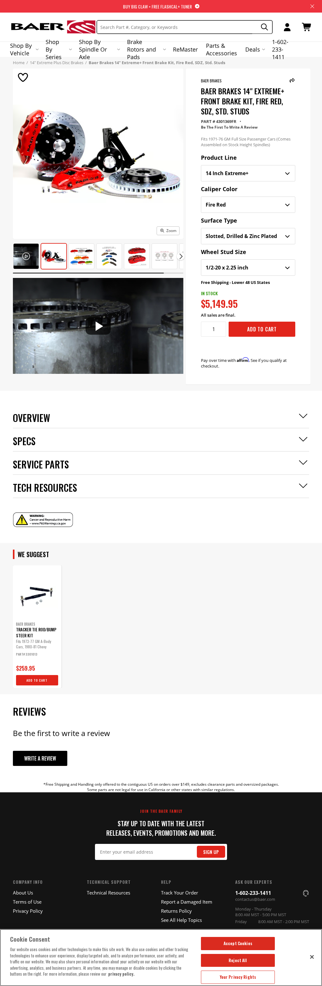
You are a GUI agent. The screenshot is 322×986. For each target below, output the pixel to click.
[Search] (262, 27)
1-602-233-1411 (280, 49)
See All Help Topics (181, 920)
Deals (252, 49)
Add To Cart (262, 329)
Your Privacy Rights (238, 977)
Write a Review (40, 758)
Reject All (238, 960)
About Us (23, 892)
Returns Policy (176, 911)
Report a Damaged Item (186, 902)
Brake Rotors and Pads (141, 49)
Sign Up (211, 852)
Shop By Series (54, 49)
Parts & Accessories (221, 49)
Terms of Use (27, 902)
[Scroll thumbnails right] (181, 256)
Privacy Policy (28, 911)
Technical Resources (108, 892)
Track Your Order (179, 892)
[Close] (312, 957)
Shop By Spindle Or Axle (93, 49)
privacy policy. (121, 974)
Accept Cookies (238, 943)
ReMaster (185, 49)
